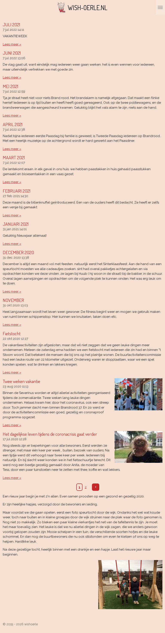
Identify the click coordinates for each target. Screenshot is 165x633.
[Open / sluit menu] (160, 7)
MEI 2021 (10, 86)
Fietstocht (12, 333)
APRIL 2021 (13, 124)
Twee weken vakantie (21, 381)
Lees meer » (12, 44)
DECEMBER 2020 (18, 252)
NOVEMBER (13, 300)
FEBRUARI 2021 (17, 191)
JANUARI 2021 (16, 224)
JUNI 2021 (12, 53)
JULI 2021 (11, 24)
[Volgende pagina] (95, 487)
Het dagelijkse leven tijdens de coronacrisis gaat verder (50, 434)
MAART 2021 (14, 157)
